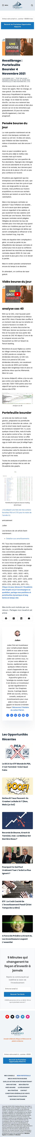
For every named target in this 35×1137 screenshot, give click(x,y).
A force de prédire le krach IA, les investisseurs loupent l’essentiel (17, 939)
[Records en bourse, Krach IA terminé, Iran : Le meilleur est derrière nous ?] (17, 820)
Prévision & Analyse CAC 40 (11, 80)
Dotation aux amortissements (17, 538)
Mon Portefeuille (24, 1075)
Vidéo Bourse (10, 1087)
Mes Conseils (9, 1075)
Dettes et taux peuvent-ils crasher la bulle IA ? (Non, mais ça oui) (15, 801)
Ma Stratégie (13, 1090)
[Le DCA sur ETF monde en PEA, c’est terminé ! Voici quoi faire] (17, 751)
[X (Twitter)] (14, 618)
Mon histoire (11, 1084)
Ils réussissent (24, 1087)
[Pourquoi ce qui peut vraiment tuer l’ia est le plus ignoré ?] (17, 855)
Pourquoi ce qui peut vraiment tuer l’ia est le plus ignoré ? (16, 870)
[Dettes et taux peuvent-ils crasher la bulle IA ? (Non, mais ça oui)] (17, 786)
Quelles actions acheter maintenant (17, 1081)
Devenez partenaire (17, 1099)
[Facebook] (6, 618)
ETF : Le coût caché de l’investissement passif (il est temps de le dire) (16, 904)
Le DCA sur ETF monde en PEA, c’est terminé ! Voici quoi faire (16, 766)
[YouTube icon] (27, 715)
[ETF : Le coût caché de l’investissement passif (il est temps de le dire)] (17, 889)
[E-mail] (29, 618)
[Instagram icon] (23, 715)
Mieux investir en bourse (17, 1078)
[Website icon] (15, 715)
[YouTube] (7, 1017)
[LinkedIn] (21, 618)
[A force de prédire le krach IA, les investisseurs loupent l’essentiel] (17, 923)
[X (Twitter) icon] (19, 715)
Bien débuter (24, 1084)
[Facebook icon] (7, 715)
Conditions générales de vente (17, 1093)
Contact (23, 1090)
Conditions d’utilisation (17, 1096)
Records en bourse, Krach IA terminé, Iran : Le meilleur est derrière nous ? (16, 835)
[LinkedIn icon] (11, 715)
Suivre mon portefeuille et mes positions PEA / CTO (16, 80)
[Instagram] (28, 1017)
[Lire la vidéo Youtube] (17, 294)
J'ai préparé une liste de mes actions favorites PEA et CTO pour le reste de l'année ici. (16, 512)
